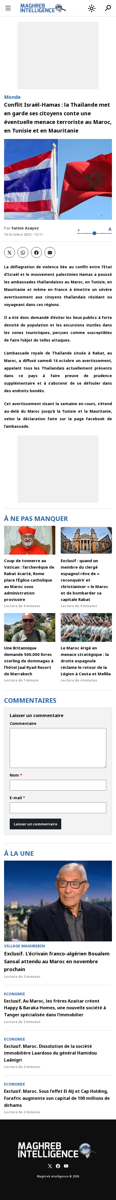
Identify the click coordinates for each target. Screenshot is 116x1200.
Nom (16, 775)
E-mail (17, 798)
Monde (12, 97)
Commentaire (23, 723)
